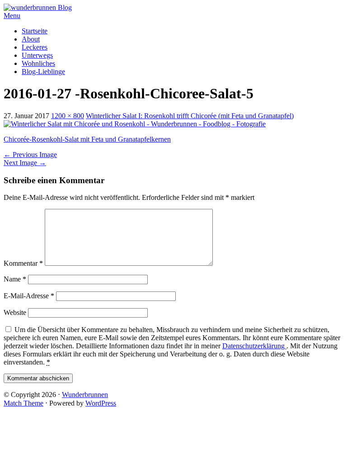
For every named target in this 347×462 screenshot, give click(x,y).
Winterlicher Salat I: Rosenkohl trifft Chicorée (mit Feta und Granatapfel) (190, 116)
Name (15, 279)
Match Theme (23, 403)
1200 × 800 (67, 116)
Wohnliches (38, 63)
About (31, 39)
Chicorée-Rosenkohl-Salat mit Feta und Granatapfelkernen (87, 139)
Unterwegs (37, 55)
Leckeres (34, 47)
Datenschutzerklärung (254, 346)
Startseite (34, 31)
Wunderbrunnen (85, 394)
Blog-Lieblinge (43, 71)
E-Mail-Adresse (29, 296)
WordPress (100, 403)
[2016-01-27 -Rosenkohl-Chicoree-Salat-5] (135, 124)
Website (15, 312)
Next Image (25, 162)
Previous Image (30, 154)
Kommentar (23, 263)
